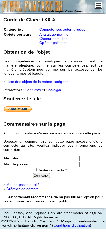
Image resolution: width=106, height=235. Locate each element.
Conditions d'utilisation (72, 225)
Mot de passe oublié (22, 185)
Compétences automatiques (62, 29)
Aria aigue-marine (53, 34)
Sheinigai (53, 90)
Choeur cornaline (53, 38)
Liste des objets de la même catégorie (36, 82)
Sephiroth (33, 90)
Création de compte (22, 189)
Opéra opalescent (53, 43)
